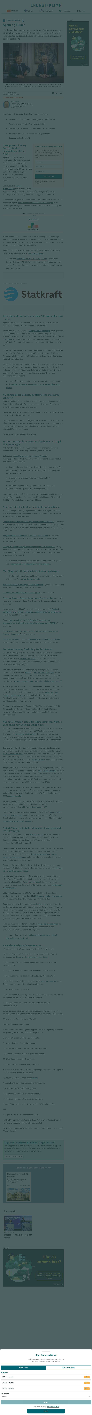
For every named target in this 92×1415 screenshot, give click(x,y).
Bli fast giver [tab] (23, 1368)
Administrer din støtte (53, 1407)
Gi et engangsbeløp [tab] (68, 1368)
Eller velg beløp (5, 1393)
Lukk (46, 1411)
